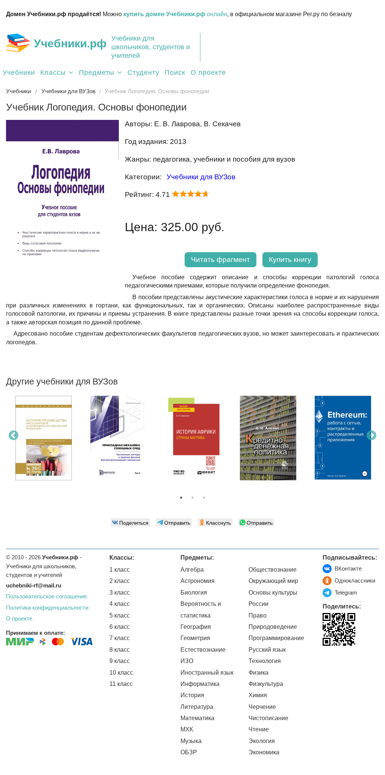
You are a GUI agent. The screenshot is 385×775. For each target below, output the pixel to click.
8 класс (119, 649)
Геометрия (195, 638)
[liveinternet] (328, 661)
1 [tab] (181, 497)
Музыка (191, 741)
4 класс (119, 604)
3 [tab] (204, 497)
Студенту (143, 72)
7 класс (119, 638)
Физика (258, 672)
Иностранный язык (206, 672)
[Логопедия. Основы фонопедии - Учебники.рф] (62, 287)
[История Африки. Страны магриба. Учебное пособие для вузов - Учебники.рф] (193, 438)
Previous (13, 435)
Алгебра (192, 569)
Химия (258, 695)
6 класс (119, 627)
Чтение (259, 729)
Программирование (276, 638)
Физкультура (266, 684)
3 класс (119, 592)
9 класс (119, 661)
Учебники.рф (70, 43)
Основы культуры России (273, 598)
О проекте (208, 72)
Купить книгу (290, 259)
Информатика (200, 684)
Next (371, 435)
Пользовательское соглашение (46, 596)
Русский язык (267, 649)
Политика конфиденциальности (47, 607)
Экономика (264, 752)
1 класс (119, 569)
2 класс (119, 581)
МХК (186, 729)
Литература (196, 707)
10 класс (121, 672)
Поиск (175, 72)
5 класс (119, 615)
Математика (197, 718)
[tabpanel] (43, 441)
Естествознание (203, 649)
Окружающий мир (273, 581)
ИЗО (186, 661)
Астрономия (197, 581)
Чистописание (268, 718)
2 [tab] (192, 497)
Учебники (19, 72)
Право (258, 615)
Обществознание (273, 569)
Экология (262, 741)
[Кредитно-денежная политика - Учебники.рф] (268, 438)
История (192, 695)
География (195, 627)
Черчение (262, 707)
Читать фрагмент (220, 259)
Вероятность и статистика (200, 609)
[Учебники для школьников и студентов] (18, 42)
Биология (193, 592)
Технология (265, 661)
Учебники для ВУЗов (201, 177)
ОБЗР (188, 752)
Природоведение (273, 627)
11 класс (121, 684)
